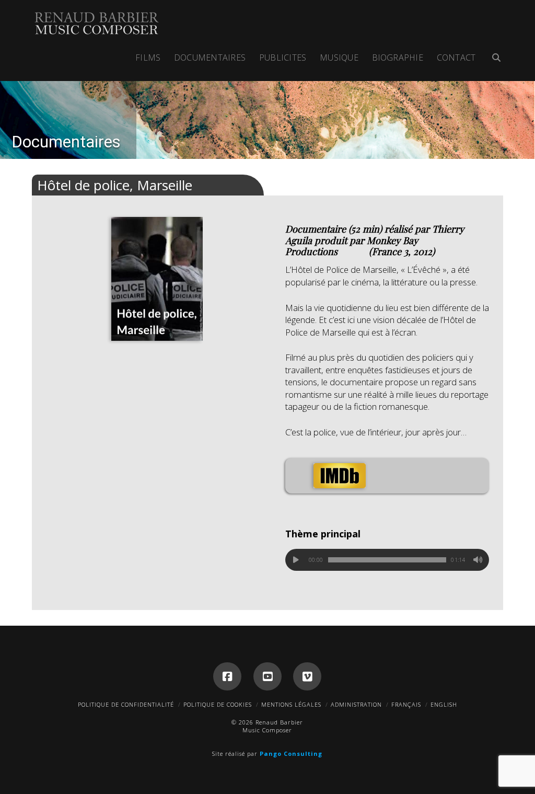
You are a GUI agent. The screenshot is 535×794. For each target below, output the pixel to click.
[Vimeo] (307, 676)
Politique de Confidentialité (126, 704)
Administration (356, 704)
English (444, 704)
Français (406, 704)
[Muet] (478, 560)
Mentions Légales (291, 704)
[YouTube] (267, 676)
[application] (387, 560)
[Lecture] (296, 560)
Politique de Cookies (217, 704)
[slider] (387, 559)
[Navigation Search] (492, 59)
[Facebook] (227, 676)
